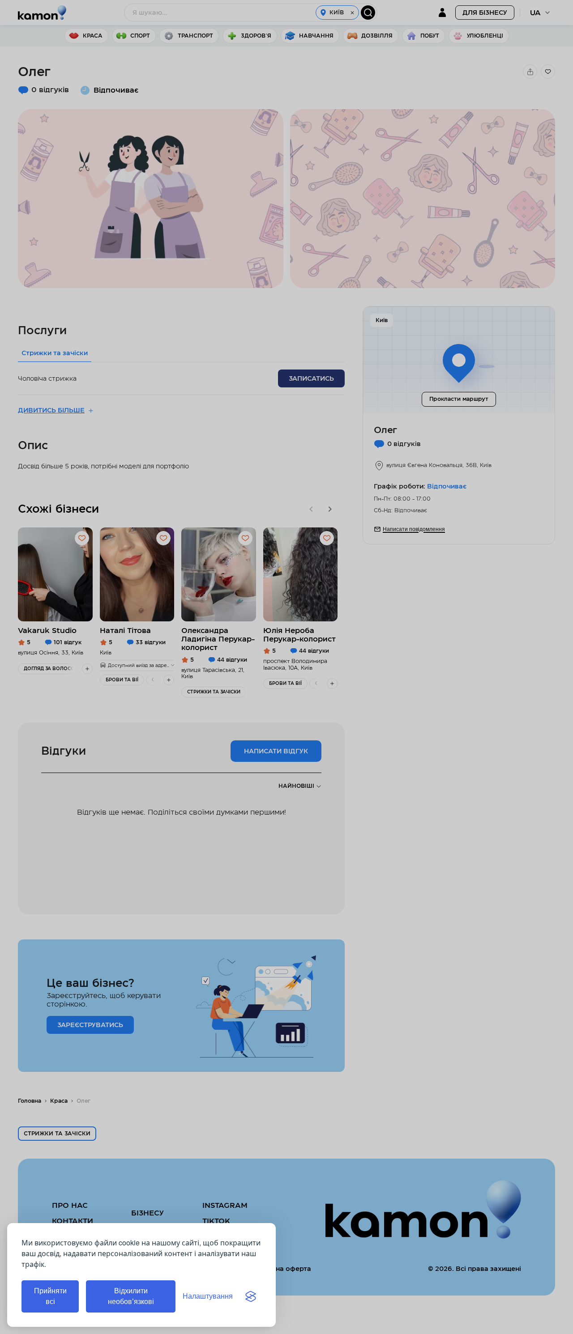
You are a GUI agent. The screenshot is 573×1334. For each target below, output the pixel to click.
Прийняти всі (50, 1296)
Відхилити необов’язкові (131, 1296)
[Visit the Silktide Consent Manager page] (250, 1296)
